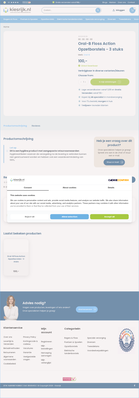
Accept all (109, 216)
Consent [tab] (28, 187)
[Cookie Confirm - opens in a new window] (118, 180)
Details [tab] (111, 187)
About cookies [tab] (69, 187)
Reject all (29, 216)
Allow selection (69, 216)
